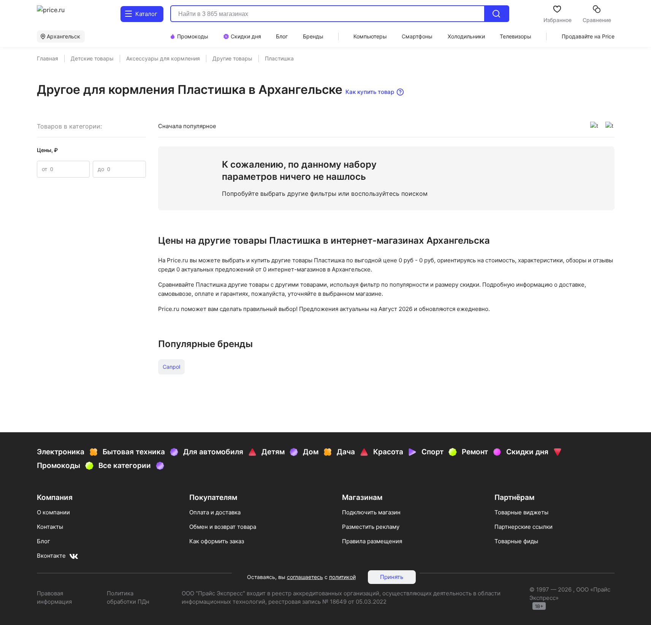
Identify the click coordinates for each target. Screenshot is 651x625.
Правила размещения (372, 541)
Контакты (50, 526)
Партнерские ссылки (523, 526)
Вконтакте (51, 555)
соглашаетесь (305, 577)
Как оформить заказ (216, 541)
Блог (43, 541)
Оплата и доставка (215, 512)
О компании (53, 512)
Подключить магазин (371, 512)
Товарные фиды (516, 541)
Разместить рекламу (370, 526)
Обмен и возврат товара (222, 526)
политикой (342, 577)
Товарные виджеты (521, 512)
